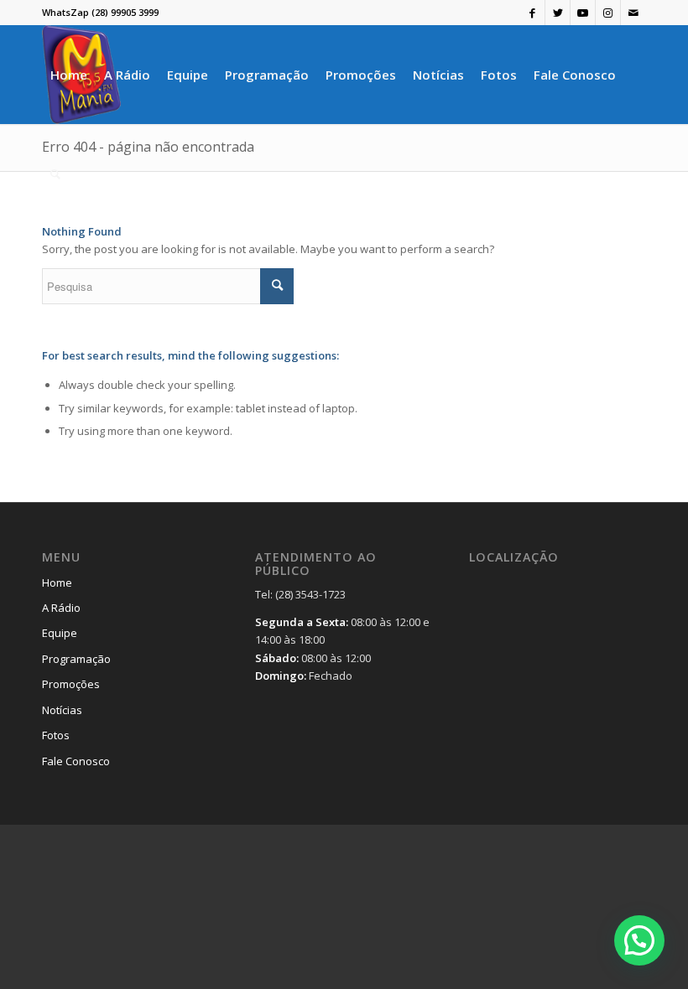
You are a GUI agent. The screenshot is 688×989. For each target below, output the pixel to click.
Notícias (62, 709)
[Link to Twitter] (557, 12)
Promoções (71, 683)
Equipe (59, 632)
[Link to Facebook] (532, 12)
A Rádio (61, 607)
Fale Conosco (76, 761)
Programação (76, 658)
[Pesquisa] (55, 173)
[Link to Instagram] (608, 12)
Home (57, 582)
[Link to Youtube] (583, 12)
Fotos (56, 735)
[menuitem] (69, 74)
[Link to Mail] (633, 12)
